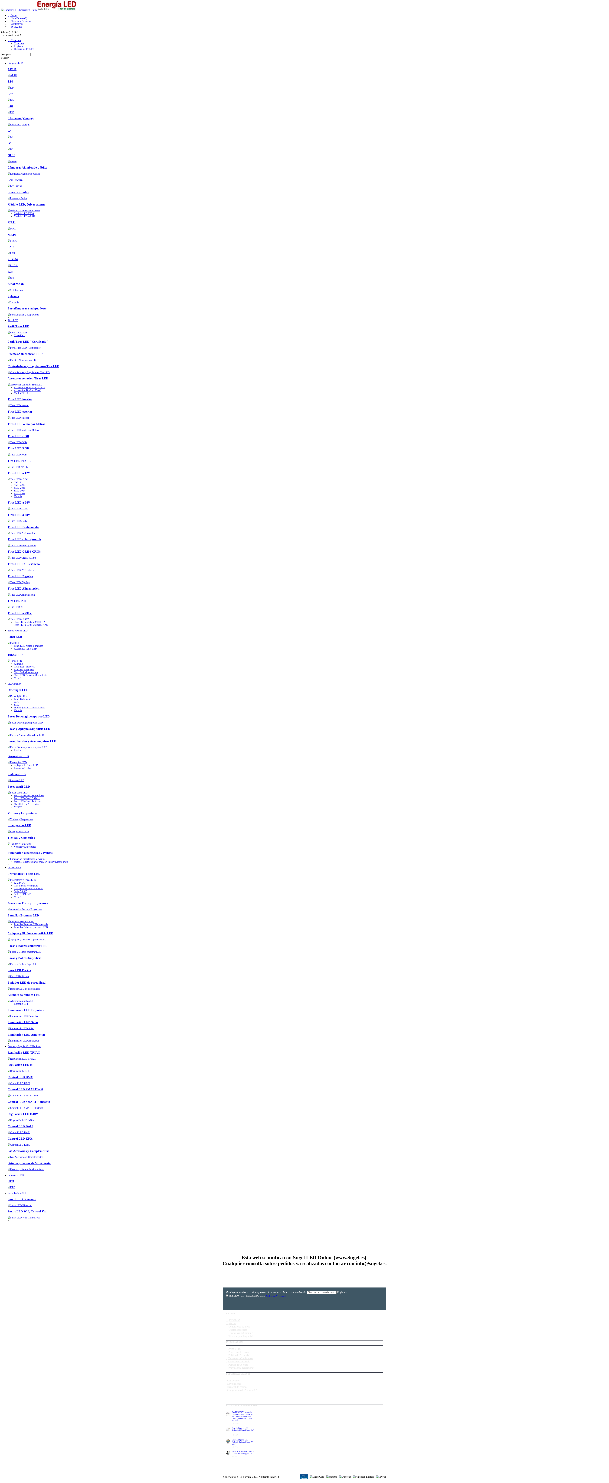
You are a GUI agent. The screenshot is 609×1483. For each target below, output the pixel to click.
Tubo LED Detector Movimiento (30, 675)
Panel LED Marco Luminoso (28, 645)
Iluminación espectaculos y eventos (30, 852)
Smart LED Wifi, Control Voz (27, 1211)
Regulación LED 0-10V (23, 1114)
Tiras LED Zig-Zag (20, 576)
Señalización (16, 283)
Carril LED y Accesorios (26, 804)
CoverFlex (19, 335)
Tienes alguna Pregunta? (241, 1336)
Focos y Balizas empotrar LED (28, 945)
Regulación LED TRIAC (24, 1052)
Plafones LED (17, 774)
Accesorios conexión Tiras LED (28, 378)
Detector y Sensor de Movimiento (29, 1163)
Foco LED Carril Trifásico (27, 801)
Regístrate (342, 1292)
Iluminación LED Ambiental (26, 1034)
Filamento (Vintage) (20, 118)
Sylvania (13, 296)
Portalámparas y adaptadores (27, 308)
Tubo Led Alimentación (26, 672)
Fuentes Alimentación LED (25, 353)
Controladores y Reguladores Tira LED (33, 366)
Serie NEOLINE (22, 894)
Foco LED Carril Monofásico (29, 795)
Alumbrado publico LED (24, 994)
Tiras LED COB (18, 436)
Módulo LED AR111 (24, 216)
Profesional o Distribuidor (241, 1368)
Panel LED (15, 636)
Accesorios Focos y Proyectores (28, 903)
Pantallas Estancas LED (23, 915)
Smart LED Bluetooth (22, 1199)
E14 (10, 81)
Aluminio (18, 663)
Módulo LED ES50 (24, 213)
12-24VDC (19, 882)
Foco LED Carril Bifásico (27, 798)
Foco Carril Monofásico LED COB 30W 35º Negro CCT (243, 1452)
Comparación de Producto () (242, 1390)
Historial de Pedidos (237, 1387)
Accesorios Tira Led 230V (27, 390)
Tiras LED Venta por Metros (26, 424)
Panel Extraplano (22, 699)
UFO (11, 1181)
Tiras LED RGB (18, 448)
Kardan (17, 750)
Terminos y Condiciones (240, 1358)
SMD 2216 (19, 485)
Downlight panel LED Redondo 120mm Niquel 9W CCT (242, 1442)
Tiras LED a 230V (20, 613)
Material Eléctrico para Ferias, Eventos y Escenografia (41, 861)
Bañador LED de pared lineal (27, 982)
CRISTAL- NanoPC (24, 666)
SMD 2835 (19, 487)
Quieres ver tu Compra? (240, 1333)
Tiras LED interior (20, 399)
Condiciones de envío (239, 1326)
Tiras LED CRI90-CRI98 (24, 551)
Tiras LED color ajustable (24, 539)
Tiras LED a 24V (19, 502)
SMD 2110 (19, 482)
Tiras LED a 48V (19, 514)
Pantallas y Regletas (24, 669)
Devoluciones (234, 1383)
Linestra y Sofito (18, 192)
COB (16, 701)
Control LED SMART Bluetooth (29, 1101)
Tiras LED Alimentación (23, 588)
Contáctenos (233, 1380)
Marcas (232, 1323)
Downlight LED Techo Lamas (29, 707)
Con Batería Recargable (26, 885)
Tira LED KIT (17, 600)
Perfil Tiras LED (18, 326)
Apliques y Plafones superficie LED (30, 933)
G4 (10, 130)
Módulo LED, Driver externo (27, 204)
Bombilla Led (21, 1003)
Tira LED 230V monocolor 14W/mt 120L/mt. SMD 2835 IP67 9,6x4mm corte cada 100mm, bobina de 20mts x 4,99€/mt (243, 1416)
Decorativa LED (18, 756)
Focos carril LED (19, 786)
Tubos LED (15, 655)
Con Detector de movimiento (28, 888)
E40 (10, 106)
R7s (10, 271)
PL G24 (13, 259)
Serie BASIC (20, 891)
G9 (10, 143)
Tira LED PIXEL (19, 460)
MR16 (12, 234)
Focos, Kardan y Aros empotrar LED (32, 741)
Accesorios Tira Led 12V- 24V (29, 387)
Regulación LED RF (21, 1064)
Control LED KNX (20, 1138)
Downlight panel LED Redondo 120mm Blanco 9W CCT (243, 1430)
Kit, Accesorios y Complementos (28, 1151)
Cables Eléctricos (22, 393)
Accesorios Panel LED (25, 648)
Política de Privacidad (239, 1355)
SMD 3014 (19, 490)
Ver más (18, 496)
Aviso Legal (234, 1348)
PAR (11, 247)
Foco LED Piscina (19, 970)
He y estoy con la (257, 1296)
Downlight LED (18, 690)
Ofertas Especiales (238, 1329)
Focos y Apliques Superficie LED (29, 728)
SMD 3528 (19, 493)
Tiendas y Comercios (21, 837)
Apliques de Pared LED (26, 765)
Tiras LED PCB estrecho (24, 564)
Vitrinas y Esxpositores (22, 813)
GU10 (11, 155)
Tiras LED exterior (20, 411)
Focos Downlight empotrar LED (29, 716)
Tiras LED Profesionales (23, 527)
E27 (10, 94)
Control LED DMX (20, 1077)
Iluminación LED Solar (23, 1022)
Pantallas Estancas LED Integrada (31, 924)
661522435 (234, 1320)
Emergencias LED (19, 825)
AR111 (12, 69)
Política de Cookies (238, 1364)
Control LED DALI (20, 1126)
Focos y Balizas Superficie (24, 958)
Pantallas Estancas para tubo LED (31, 927)
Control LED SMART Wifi (25, 1089)
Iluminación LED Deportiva (26, 1010)
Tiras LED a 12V (19, 473)
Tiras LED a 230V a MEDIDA (29, 622)
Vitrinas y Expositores (25, 846)
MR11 (12, 222)
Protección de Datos (238, 1352)
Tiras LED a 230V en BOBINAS (31, 625)
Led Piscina (15, 180)
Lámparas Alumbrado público (27, 167)
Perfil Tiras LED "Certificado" (28, 341)
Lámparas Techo (22, 768)
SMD (17, 704)
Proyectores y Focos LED (24, 873)
